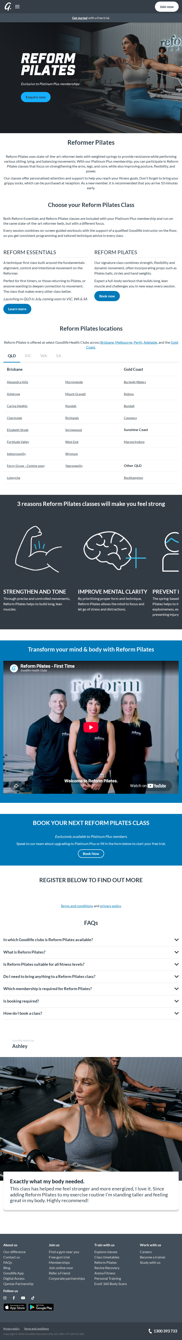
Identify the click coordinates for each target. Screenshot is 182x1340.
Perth (138, 342)
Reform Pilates (105, 1262)
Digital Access (14, 1278)
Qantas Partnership (18, 1283)
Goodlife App (13, 1273)
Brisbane (107, 342)
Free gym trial (59, 1257)
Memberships (59, 1262)
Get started (79, 18)
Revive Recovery (106, 1268)
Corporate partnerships (67, 1278)
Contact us (11, 1257)
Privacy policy (11, 1328)
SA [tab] (58, 355)
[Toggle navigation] (16, 7)
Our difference (14, 1252)
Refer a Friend (59, 1273)
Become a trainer (153, 1257)
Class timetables (106, 1257)
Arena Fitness (104, 1273)
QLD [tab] (12, 355)
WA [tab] (43, 355)
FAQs (7, 1262)
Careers (146, 1252)
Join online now (61, 1268)
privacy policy (110, 906)
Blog (6, 1268)
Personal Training (107, 1278)
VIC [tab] (28, 355)
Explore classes (105, 1252)
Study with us (150, 1262)
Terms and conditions (77, 906)
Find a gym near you (64, 1252)
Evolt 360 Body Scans (110, 1283)
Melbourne (123, 342)
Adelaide (150, 342)
